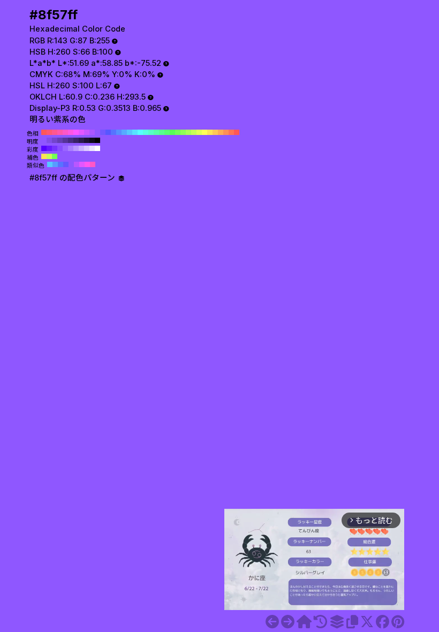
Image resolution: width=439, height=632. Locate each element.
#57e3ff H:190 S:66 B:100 (135, 132)
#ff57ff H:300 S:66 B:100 (76, 132)
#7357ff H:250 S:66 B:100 (102, 132)
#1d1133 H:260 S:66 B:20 (86, 140)
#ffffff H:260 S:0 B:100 (97, 148)
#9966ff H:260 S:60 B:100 (65, 148)
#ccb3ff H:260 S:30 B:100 (81, 148)
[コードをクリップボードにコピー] (352, 622)
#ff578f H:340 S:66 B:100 (54, 132)
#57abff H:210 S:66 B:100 (124, 132)
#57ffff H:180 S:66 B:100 (140, 132)
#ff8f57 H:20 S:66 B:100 (226, 132)
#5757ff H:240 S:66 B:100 (108, 132)
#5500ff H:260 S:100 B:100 (44, 148)
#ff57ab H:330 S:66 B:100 (60, 132)
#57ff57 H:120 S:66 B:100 (172, 132)
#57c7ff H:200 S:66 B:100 (129, 132)
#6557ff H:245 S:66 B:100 (66, 164)
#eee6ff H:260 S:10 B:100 (92, 148)
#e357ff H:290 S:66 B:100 (81, 132)
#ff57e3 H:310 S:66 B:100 (70, 132)
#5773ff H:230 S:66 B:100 (113, 132)
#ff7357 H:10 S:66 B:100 (231, 132)
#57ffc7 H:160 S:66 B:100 (151, 132)
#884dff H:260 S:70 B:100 (60, 148)
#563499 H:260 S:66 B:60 (65, 140)
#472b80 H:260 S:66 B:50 (70, 140)
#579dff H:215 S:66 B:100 (55, 164)
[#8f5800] (287, 622)
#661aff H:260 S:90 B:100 (49, 148)
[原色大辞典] (304, 622)
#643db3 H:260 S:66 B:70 (60, 140)
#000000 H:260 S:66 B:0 (97, 140)
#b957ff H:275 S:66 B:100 (76, 164)
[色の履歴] (320, 622)
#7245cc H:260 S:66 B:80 (54, 140)
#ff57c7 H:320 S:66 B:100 (65, 132)
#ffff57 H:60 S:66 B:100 (204, 132)
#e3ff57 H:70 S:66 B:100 (199, 132)
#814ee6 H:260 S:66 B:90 (49, 140)
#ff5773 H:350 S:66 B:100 (49, 132)
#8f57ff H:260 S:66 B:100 (97, 132)
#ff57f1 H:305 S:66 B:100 (87, 164)
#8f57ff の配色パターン (73, 178)
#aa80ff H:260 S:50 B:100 (70, 148)
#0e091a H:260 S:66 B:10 (92, 140)
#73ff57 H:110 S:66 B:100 (177, 132)
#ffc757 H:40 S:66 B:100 (215, 132)
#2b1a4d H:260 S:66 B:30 (81, 140)
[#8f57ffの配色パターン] (336, 622)
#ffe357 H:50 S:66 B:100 (210, 132)
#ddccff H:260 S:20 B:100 (86, 148)
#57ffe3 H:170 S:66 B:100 (145, 132)
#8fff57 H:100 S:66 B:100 (183, 132)
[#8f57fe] (272, 622)
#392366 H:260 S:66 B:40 (76, 140)
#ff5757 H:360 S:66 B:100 (44, 132)
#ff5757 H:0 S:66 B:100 (236, 132)
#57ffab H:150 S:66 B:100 (156, 132)
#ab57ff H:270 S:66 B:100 (92, 132)
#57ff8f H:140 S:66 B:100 (161, 132)
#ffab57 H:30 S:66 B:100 (220, 132)
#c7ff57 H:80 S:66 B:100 (193, 132)
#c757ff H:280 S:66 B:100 (86, 132)
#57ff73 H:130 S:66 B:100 (167, 132)
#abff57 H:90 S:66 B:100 (188, 132)
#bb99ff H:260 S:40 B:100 (76, 148)
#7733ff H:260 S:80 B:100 (54, 148)
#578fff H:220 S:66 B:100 (119, 132)
